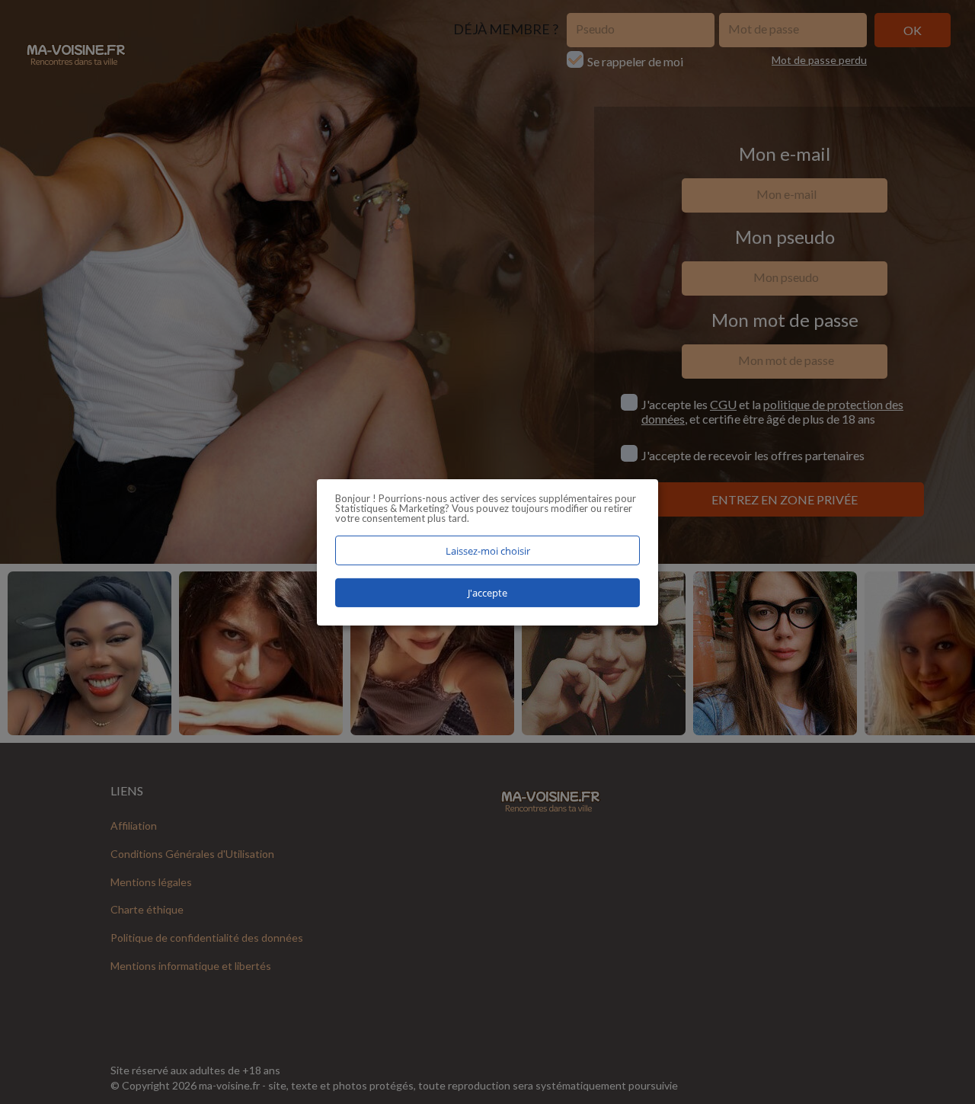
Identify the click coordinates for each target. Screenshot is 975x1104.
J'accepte (487, 593)
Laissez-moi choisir (488, 550)
